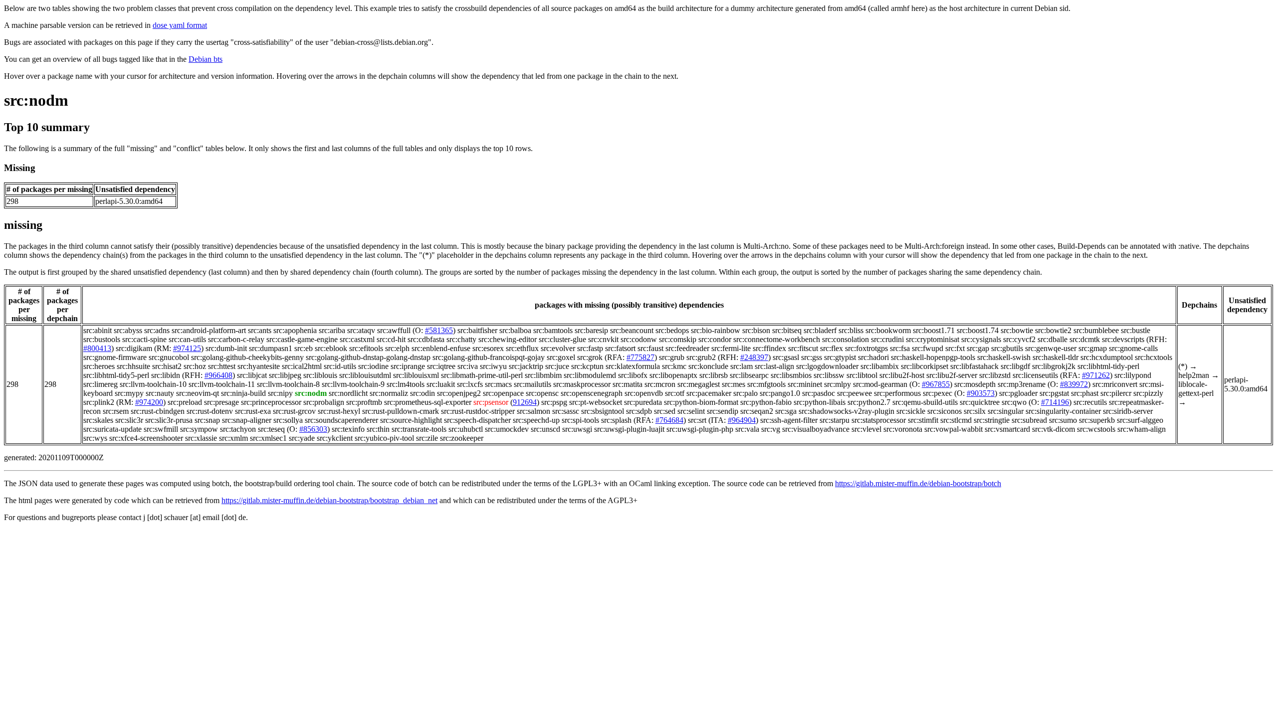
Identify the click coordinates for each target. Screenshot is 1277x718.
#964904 (742, 420)
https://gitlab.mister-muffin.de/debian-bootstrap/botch (918, 483)
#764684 (669, 420)
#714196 (1055, 402)
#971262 (1096, 375)
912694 (525, 402)
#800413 (97, 348)
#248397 (754, 357)
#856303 (313, 429)
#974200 (149, 402)
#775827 (640, 357)
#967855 (936, 384)
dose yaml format (180, 25)
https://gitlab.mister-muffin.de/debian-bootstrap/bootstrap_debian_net (329, 500)
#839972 (1074, 384)
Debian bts (205, 59)
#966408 (218, 375)
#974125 (187, 348)
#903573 (981, 393)
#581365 (439, 330)
